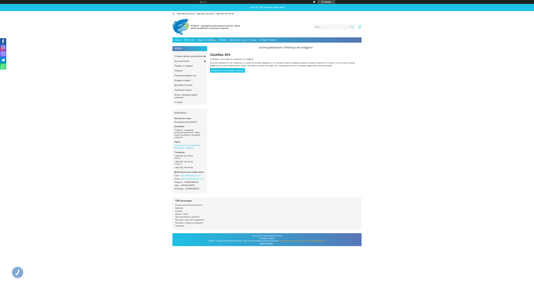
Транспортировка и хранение (187, 217)
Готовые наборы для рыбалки (189, 56)
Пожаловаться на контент (289, 241)
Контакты (223, 40)
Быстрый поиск (182, 61)
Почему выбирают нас (185, 75)
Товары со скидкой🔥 (206, 40)
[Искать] (352, 26)
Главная (177, 40)
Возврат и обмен (183, 80)
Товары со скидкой (184, 66)
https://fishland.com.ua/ (190, 175)
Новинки (179, 70)
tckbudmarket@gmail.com (192, 179)
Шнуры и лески (181, 214)
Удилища (179, 208)
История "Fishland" (268, 40)
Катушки (178, 211)
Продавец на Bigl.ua (267, 238)
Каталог (187, 40)
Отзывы (253, 40)
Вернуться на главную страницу (228, 70)
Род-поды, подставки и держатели (189, 220)
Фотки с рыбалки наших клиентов (186, 96)
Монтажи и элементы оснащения (189, 223)
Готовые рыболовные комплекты (189, 205)
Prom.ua (279, 236)
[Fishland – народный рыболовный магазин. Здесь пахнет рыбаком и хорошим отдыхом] (180, 27)
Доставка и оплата (238, 40)
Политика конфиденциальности (313, 241)
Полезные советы (183, 90)
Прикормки (179, 226)
